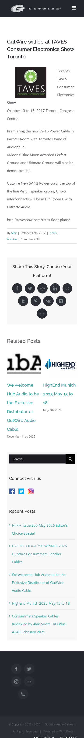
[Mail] (29, 681)
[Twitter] (29, 669)
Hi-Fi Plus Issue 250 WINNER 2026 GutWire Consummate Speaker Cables (39, 554)
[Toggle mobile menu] (74, 7)
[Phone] (23, 694)
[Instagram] (16, 681)
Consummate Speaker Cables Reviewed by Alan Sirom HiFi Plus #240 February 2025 (39, 624)
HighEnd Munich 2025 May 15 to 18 (59, 394)
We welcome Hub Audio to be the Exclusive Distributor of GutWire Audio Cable (39, 582)
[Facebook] (16, 669)
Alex (14, 233)
